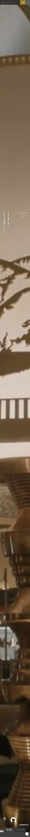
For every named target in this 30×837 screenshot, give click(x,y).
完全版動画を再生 (23, 825)
